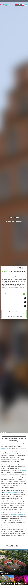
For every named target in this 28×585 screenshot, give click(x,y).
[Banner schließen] (26, 267)
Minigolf (2, 573)
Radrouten (4, 448)
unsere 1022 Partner (10, 278)
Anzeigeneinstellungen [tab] (19, 271)
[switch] (25, 298)
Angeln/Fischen (7, 573)
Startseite (8, 1)
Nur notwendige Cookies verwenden (14, 316)
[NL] (16, 5)
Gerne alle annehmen (14, 311)
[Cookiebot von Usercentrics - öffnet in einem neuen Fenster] (17, 268)
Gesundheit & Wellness (12, 492)
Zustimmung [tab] (4, 271)
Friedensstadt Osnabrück (16, 514)
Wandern (23, 470)
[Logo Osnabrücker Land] (4, 5)
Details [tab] (10, 271)
